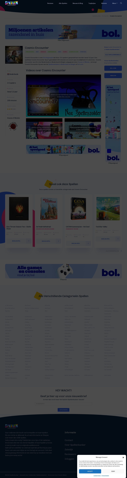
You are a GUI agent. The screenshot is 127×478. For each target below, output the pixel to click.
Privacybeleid (105, 475)
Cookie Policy (97, 475)
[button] (123, 457)
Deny (113, 471)
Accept (90, 471)
